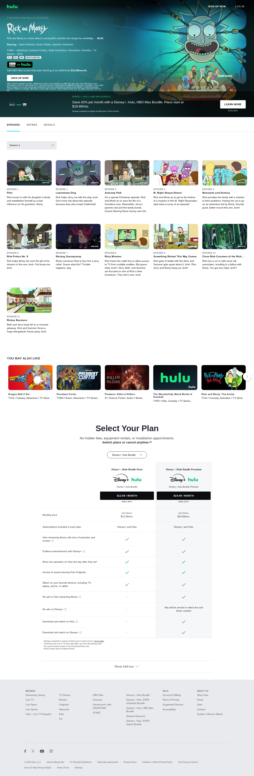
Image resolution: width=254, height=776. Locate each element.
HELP (165, 691)
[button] (13, 124)
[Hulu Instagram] (51, 751)
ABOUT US (202, 691)
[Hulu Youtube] (45, 751)
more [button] (100, 38)
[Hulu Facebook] (28, 751)
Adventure (22, 50)
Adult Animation (57, 50)
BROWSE (30, 691)
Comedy (86, 50)
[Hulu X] (36, 751)
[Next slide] (247, 376)
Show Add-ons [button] (124, 666)
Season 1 (15, 145)
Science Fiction (38, 50)
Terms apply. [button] (99, 641)
